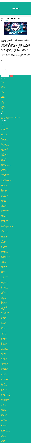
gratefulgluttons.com (4, 245)
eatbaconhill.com (3, 139)
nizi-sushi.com (3, 294)
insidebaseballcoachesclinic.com (5, 416)
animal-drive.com (3, 340)
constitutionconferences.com (5, 335)
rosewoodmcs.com (3, 391)
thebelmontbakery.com (4, 143)
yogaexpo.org (3, 235)
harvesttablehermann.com (4, 178)
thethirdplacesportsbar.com (5, 399)
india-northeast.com (4, 185)
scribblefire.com (3, 234)
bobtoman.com (3, 157)
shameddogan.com (3, 347)
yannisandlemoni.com (4, 202)
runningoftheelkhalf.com (4, 363)
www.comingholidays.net (4, 252)
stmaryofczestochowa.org (4, 286)
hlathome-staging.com (4, 218)
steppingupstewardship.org (4, 383)
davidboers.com (3, 351)
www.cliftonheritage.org (4, 379)
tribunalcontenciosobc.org (4, 259)
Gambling (5, 70)
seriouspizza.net (3, 337)
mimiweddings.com (3, 437)
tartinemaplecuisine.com (4, 292)
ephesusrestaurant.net (4, 400)
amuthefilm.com (3, 270)
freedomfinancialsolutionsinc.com (5, 366)
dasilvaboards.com (3, 261)
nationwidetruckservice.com (5, 320)
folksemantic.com (3, 197)
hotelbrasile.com (3, 167)
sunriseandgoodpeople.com (5, 311)
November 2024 (3, 85)
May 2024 (2, 90)
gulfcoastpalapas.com (4, 345)
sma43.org (2, 380)
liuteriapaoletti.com (4, 310)
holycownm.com (3, 319)
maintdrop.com (3, 157)
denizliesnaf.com (3, 334)
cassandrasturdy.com (4, 247)
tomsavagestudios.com (4, 225)
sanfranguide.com (3, 253)
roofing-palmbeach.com (4, 186)
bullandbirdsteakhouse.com (4, 377)
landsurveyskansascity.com (4, 371)
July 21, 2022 (6, 20)
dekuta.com (2, 388)
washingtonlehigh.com (4, 385)
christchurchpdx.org (3, 268)
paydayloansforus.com (4, 142)
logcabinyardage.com (4, 351)
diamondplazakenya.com (4, 408)
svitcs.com (2, 336)
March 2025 (2, 82)
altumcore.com (3, 339)
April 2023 (2, 101)
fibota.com (2, 404)
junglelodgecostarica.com (4, 300)
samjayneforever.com (4, 413)
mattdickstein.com (3, 353)
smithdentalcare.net (3, 438)
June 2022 (2, 110)
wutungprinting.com (4, 305)
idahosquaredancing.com (4, 195)
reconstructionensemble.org (5, 316)
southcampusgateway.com (4, 163)
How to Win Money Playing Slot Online (7, 73)
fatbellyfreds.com (3, 402)
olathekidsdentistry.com (4, 208)
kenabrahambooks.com (4, 269)
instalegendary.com (3, 147)
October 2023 (3, 96)
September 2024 (3, 87)
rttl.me (2, 435)
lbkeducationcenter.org (4, 231)
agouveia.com (3, 430)
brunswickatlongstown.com (5, 291)
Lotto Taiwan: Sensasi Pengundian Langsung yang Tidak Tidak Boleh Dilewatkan (10, 117)
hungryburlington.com (4, 290)
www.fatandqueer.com (4, 369)
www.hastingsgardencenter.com (5, 395)
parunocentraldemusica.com (5, 406)
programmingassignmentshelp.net (5, 140)
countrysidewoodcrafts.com (5, 145)
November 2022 (3, 105)
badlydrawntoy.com (3, 354)
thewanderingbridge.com (4, 288)
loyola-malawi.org (3, 241)
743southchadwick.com (4, 184)
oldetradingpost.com (4, 173)
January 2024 (2, 94)
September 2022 (3, 107)
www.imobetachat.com (4, 352)
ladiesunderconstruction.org (5, 174)
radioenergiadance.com (4, 161)
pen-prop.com (3, 360)
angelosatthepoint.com (4, 330)
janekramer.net (3, 293)
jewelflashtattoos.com (4, 152)
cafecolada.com (3, 249)
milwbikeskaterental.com (4, 306)
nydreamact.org (3, 150)
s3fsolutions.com (3, 182)
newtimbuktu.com (3, 137)
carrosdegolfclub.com (4, 179)
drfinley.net (2, 426)
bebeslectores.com (3, 175)
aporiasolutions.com (4, 343)
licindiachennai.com (3, 129)
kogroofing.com (3, 159)
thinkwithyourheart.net (4, 192)
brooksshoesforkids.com (4, 341)
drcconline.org (3, 326)
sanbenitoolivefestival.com (4, 248)
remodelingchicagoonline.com (5, 381)
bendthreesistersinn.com (4, 313)
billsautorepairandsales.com (5, 410)
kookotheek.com (3, 162)
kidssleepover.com (3, 141)
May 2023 (2, 100)
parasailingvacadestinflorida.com (5, 418)
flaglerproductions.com (4, 264)
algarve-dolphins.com (4, 302)
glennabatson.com (3, 262)
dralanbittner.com (3, 201)
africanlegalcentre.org (4, 274)
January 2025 (2, 84)
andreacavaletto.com (4, 237)
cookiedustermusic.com (4, 315)
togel (2, 122)
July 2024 (2, 89)
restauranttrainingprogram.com (5, 223)
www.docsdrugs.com (4, 374)
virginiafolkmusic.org (4, 227)
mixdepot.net (3, 390)
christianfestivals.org (4, 300)
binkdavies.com (3, 267)
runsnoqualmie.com (3, 373)
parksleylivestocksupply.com (5, 238)
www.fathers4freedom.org (4, 361)
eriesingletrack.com (3, 204)
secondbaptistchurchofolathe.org (5, 431)
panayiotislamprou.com (4, 162)
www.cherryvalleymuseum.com (5, 172)
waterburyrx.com (3, 328)
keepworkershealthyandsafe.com (5, 148)
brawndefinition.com (4, 264)
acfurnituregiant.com (4, 134)
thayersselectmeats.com (4, 342)
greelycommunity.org (4, 275)
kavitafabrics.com (3, 317)
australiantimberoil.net (4, 176)
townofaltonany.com (4, 308)
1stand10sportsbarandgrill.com (5, 210)
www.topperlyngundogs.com (5, 362)
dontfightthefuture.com (4, 187)
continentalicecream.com (4, 265)
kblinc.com (2, 203)
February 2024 (3, 93)
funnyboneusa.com (3, 315)
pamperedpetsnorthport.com (5, 205)
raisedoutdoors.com (4, 191)
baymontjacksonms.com (4, 307)
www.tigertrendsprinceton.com (5, 361)
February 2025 (3, 83)
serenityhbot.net (3, 357)
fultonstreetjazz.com (4, 168)
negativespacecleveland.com (5, 310)
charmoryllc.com (3, 254)
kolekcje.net (2, 229)
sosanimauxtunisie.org (4, 158)
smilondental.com (3, 213)
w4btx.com (2, 211)
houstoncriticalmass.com (4, 255)
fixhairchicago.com (3, 333)
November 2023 (3, 95)
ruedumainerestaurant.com (4, 276)
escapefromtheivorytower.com (5, 183)
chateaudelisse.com (3, 164)
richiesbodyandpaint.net (4, 128)
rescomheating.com (3, 436)
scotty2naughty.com (4, 280)
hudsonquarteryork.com (4, 403)
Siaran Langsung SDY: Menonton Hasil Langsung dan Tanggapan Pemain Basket (10, 115)
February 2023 (3, 103)
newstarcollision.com (4, 214)
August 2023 (2, 98)
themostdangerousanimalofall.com (5, 256)
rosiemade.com (3, 206)
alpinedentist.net (3, 160)
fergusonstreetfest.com (4, 412)
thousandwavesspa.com (4, 323)
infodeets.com (3, 131)
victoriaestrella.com (3, 322)
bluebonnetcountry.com (4, 154)
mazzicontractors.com (4, 398)
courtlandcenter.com (4, 324)
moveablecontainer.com (4, 170)
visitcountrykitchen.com (4, 301)
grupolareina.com (3, 171)
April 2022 (2, 111)
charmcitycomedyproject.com (5, 282)
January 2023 (2, 104)
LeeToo (17, 442)
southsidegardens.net (4, 397)
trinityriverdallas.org (3, 232)
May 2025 (2, 80)
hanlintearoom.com (3, 422)
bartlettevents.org (3, 169)
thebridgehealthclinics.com (4, 346)
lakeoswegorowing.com (4, 428)
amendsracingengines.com (4, 367)
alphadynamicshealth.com (4, 420)
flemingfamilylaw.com (4, 427)
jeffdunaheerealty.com (4, 364)
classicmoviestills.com (4, 249)
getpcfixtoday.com (3, 152)
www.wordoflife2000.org (4, 194)
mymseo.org (2, 432)
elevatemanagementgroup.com (5, 424)
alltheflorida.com (3, 415)
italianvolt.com (3, 198)
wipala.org (2, 240)
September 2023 (3, 97)
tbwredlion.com (3, 409)
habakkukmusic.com (3, 356)
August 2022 (2, 108)
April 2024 (2, 91)
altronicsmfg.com (3, 138)
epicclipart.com (3, 155)
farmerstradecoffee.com (4, 350)
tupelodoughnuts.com (4, 207)
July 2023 (2, 99)
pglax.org (2, 309)
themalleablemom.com (4, 289)
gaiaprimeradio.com (3, 295)
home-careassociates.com (4, 236)
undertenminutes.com (4, 135)
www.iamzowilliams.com (4, 394)
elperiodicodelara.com (4, 127)
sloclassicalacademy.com (4, 260)
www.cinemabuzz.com (4, 389)
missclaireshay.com (3, 126)
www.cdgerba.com (3, 405)
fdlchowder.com (3, 376)
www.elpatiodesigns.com (4, 402)
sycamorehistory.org (4, 392)
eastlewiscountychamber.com (5, 259)
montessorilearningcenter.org (5, 412)
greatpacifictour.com (4, 321)
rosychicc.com (3, 242)
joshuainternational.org (4, 358)
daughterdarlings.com (4, 130)
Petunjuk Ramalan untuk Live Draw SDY (5, 118)
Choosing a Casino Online (25, 73)
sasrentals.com (3, 215)
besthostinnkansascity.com (4, 438)
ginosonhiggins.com (3, 304)
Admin (9, 20)
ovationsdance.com (3, 228)
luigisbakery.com (3, 386)
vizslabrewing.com (3, 200)
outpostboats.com (3, 243)
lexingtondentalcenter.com (5, 220)
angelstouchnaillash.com (4, 212)
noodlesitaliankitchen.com (4, 149)
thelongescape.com (3, 298)
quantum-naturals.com (4, 411)
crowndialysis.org (3, 222)
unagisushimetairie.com (4, 151)
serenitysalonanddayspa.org (5, 132)
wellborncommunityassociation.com (6, 165)
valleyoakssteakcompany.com (5, 331)
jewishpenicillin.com (3, 224)
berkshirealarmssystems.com (5, 199)
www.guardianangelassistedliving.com (6, 407)
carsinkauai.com (3, 417)
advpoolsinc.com (3, 329)
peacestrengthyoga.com (4, 365)
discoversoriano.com (4, 250)
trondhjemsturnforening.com (5, 407)
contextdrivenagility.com (4, 284)
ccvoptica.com (3, 384)
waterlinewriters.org (4, 346)
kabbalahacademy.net (4, 213)
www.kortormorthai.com (4, 368)
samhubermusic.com (3, 440)
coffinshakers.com (3, 285)
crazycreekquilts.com (4, 266)
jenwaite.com (3, 423)
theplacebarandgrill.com (4, 327)
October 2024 (3, 86)
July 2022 (2, 109)
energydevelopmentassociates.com (6, 180)
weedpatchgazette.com (4, 203)
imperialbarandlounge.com (4, 190)
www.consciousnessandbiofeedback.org (6, 393)
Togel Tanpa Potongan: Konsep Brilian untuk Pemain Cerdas (8, 116)
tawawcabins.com (3, 196)
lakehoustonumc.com (4, 355)
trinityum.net (3, 397)
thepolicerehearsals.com (4, 257)
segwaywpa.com (3, 344)
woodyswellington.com (4, 401)
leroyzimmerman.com (4, 425)
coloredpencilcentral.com (4, 188)
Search (11, 76)
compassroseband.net (4, 338)
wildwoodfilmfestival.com (4, 166)
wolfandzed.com (3, 387)
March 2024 (2, 92)
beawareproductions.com (4, 283)
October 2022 (3, 106)
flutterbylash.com (3, 421)
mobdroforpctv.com (4, 246)
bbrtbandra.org (3, 153)
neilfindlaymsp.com (3, 325)
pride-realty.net (3, 419)
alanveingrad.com (3, 303)
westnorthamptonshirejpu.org (5, 167)
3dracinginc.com (3, 254)
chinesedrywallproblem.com (5, 312)
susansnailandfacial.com (4, 359)
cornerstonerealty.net (4, 392)
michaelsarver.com (3, 217)
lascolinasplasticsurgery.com (5, 378)
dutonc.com (2, 297)
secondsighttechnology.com (5, 216)
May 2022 (2, 110)
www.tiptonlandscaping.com (5, 382)
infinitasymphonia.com (4, 273)
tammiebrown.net (3, 296)
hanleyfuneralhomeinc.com (4, 208)
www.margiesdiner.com (4, 375)
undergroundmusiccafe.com (5, 439)
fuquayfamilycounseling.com (5, 429)
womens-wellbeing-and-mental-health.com (7, 226)
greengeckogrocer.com (4, 218)
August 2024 (2, 88)
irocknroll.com (3, 193)
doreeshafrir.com (3, 281)
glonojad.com (3, 278)
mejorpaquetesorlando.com (5, 209)
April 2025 (2, 81)
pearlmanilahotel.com (4, 156)
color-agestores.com (4, 239)
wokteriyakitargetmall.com (4, 219)
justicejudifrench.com (4, 287)
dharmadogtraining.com (4, 433)
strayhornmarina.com (4, 263)
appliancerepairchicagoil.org (5, 146)
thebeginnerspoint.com (4, 251)
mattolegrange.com (3, 299)
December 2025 (3, 79)
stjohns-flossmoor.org (4, 314)
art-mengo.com (3, 295)
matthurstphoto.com (4, 414)
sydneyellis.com (3, 221)
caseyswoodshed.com (4, 332)
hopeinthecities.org (3, 244)
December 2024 (3, 84)
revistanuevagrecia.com (4, 279)
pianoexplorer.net (3, 396)
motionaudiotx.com (3, 434)
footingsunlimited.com (4, 372)
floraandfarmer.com (3, 181)
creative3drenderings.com (4, 349)
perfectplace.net (3, 233)
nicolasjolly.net (3, 272)
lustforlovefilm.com (3, 271)
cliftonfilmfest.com (3, 189)
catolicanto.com (3, 230)
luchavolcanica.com (3, 318)
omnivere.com (3, 136)
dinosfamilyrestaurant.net (4, 177)
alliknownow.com (3, 258)
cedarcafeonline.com (4, 133)
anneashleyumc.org (3, 370)
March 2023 (2, 102)
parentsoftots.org (3, 348)
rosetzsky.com (3, 277)
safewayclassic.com (3, 144)
